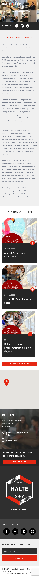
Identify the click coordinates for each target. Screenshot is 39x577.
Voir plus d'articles (19, 364)
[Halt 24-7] (11, 4)
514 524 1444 (11, 440)
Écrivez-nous (19, 462)
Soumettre (19, 558)
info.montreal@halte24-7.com (18, 433)
